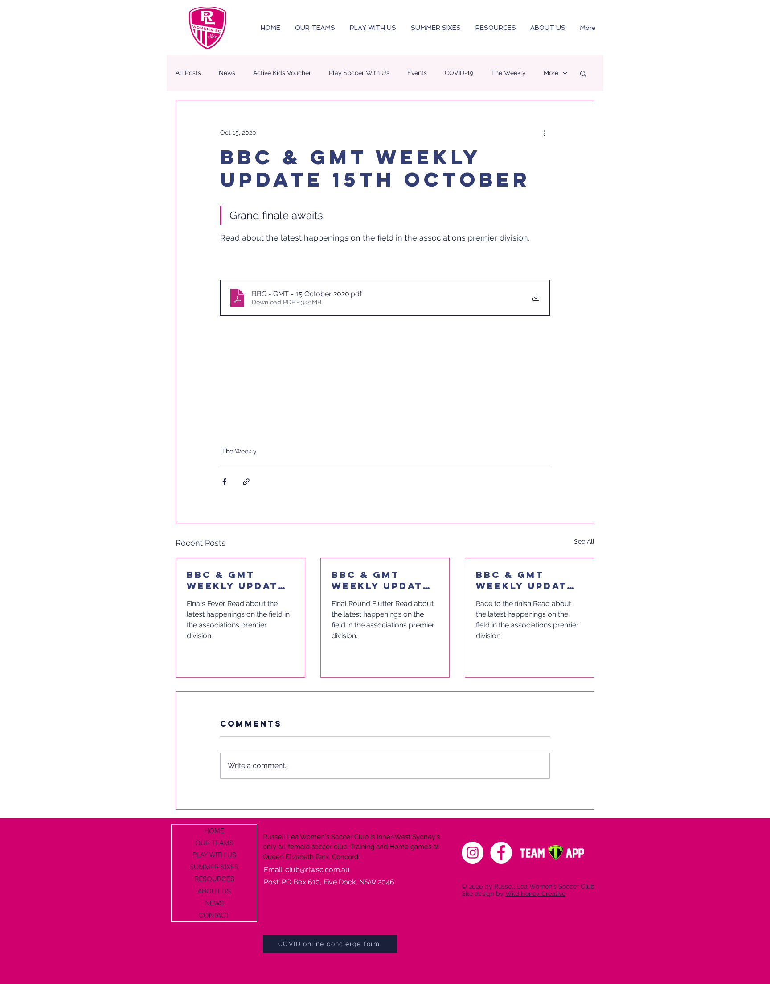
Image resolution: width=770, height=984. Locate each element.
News (227, 72)
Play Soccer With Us (359, 72)
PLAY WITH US (214, 855)
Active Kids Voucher (282, 72)
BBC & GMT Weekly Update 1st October (381, 580)
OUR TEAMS (214, 843)
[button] (583, 73)
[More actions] (544, 132)
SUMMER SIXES (214, 867)
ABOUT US (214, 891)
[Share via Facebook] (224, 481)
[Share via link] (246, 481)
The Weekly (508, 72)
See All (584, 541)
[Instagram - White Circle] (472, 853)
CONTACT (214, 915)
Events (417, 72)
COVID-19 (459, 72)
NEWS (214, 903)
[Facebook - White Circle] (501, 853)
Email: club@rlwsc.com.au (307, 869)
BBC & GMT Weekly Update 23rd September (529, 580)
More (551, 72)
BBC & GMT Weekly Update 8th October (236, 580)
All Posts (188, 72)
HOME (214, 830)
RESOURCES (214, 879)
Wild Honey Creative (535, 893)
